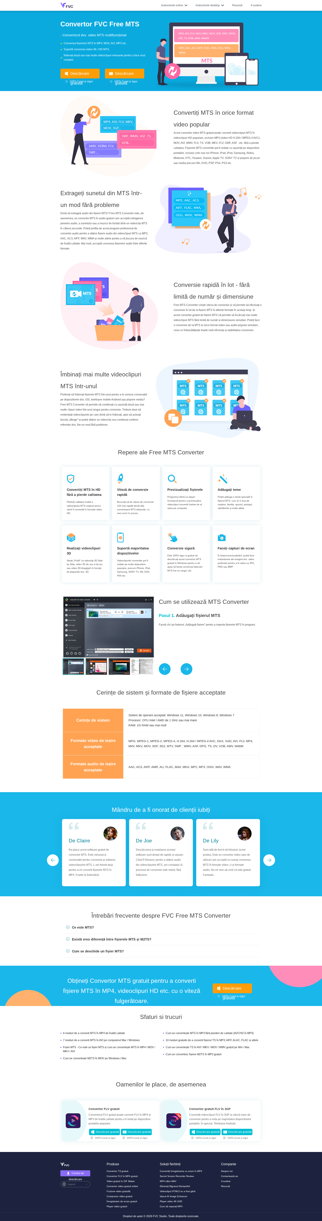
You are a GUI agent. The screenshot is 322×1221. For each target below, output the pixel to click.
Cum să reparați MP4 (171, 1206)
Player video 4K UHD (171, 1201)
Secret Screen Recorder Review (177, 1176)
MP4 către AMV (168, 1181)
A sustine (256, 5)
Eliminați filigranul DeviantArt (175, 1186)
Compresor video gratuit (119, 1196)
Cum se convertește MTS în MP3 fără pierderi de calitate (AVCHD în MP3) (210, 1033)
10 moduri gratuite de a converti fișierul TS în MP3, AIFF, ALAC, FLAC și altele (212, 1040)
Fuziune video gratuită (118, 1191)
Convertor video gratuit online (122, 1186)
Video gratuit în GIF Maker (121, 1181)
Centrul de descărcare (76, 1174)
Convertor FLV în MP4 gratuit (122, 1176)
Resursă (237, 5)
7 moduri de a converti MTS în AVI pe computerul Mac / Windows (101, 1040)
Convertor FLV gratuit (104, 1109)
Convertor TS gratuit (117, 1171)
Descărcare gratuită (79, 74)
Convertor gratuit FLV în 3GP (210, 1109)
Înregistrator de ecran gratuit (122, 1201)
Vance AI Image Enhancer (173, 1196)
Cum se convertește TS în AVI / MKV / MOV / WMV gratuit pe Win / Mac (208, 1047)
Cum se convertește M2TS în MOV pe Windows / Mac (95, 1058)
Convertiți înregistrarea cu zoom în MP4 (181, 1171)
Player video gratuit (117, 1206)
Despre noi (227, 1171)
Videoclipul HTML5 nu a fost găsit (177, 1191)
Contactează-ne (229, 1176)
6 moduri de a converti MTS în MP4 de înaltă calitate (94, 1033)
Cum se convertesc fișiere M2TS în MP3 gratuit (193, 1054)
